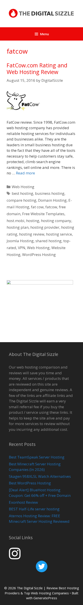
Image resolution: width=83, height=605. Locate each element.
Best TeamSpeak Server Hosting (36, 457)
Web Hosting (23, 186)
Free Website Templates (43, 213)
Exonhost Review (23, 502)
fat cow (37, 206)
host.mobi (15, 220)
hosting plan (18, 227)
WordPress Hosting (39, 254)
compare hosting (21, 200)
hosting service (59, 234)
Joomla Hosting (20, 240)
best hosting (22, 193)
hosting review (31, 234)
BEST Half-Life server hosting (34, 508)
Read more (25, 173)
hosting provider (44, 227)
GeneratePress (45, 598)
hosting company (56, 220)
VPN (21, 247)
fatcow (51, 206)
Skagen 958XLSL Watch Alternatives (40, 476)
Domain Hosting (52, 200)
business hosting (49, 193)
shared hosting (48, 240)
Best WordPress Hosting (30, 483)
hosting (32, 220)
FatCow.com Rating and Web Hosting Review (37, 68)
